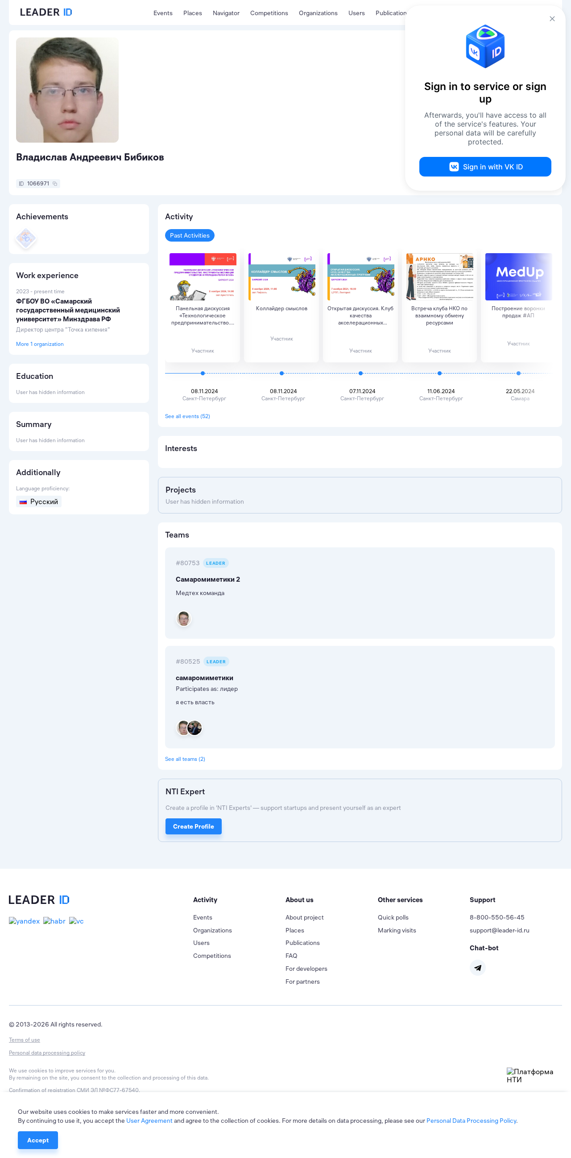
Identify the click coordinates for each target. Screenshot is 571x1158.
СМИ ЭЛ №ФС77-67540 (108, 1090)
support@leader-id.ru (500, 930)
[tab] (239, 899)
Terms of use (24, 1039)
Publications (393, 13)
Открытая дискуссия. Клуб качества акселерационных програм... (360, 315)
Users (356, 13)
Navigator (226, 13)
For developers (306, 969)
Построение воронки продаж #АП (518, 312)
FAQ (292, 956)
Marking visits (397, 930)
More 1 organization (40, 344)
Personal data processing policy (47, 1052)
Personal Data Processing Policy (471, 1121)
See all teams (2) (185, 759)
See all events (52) (187, 416)
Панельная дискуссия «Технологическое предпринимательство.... (202, 315)
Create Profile (193, 826)
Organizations (318, 13)
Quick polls (393, 917)
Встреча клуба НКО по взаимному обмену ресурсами (439, 315)
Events (163, 13)
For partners (303, 981)
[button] (239, 899)
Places (192, 13)
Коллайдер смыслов (281, 308)
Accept (38, 1140)
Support (483, 899)
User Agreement (149, 1121)
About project (305, 917)
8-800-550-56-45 (497, 917)
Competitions (269, 13)
